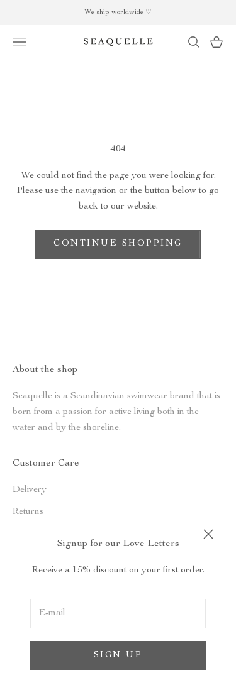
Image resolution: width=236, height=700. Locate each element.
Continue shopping (118, 243)
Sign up (118, 655)
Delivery (30, 490)
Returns (28, 512)
